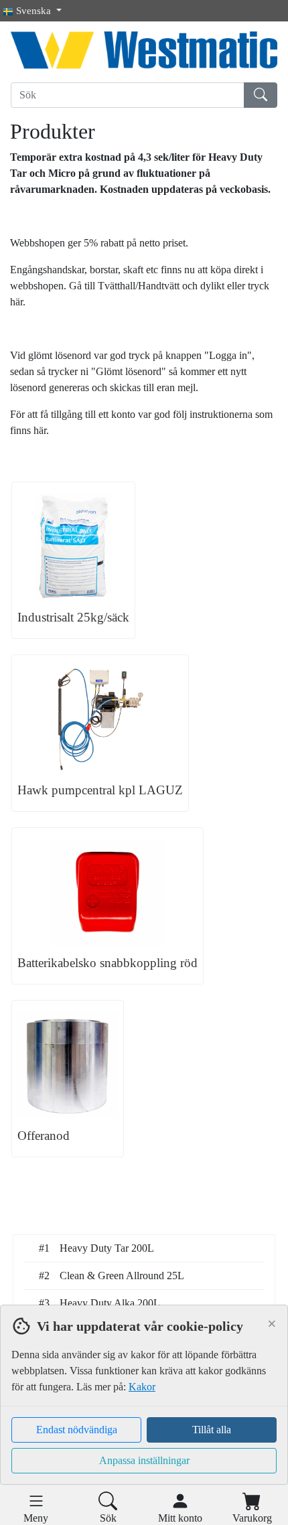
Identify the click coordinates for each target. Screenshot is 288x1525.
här (16, 301)
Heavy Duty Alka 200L (110, 1303)
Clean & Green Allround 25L (122, 1275)
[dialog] (144, 1415)
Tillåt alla (211, 1429)
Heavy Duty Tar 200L (107, 1248)
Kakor (142, 1386)
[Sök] (260, 95)
